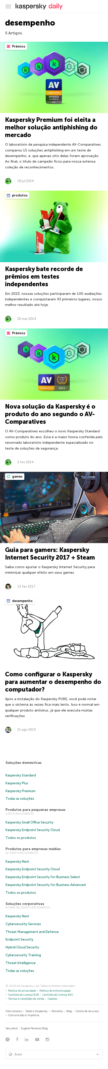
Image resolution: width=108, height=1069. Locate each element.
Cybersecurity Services (23, 924)
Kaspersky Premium (20, 791)
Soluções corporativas (25, 904)
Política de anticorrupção (55, 990)
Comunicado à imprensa (23, 1015)
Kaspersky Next (17, 861)
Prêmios (18, 46)
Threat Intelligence (21, 963)
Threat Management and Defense (32, 932)
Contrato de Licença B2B (23, 994)
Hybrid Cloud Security (22, 947)
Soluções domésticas (24, 763)
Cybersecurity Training (23, 955)
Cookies (52, 998)
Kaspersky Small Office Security (29, 822)
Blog (69, 1011)
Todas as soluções (20, 798)
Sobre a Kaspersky (36, 1011)
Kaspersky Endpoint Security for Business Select (43, 877)
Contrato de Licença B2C (57, 994)
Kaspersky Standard (21, 775)
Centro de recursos (87, 1011)
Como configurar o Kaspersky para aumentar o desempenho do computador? (53, 682)
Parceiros (57, 1011)
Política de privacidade (22, 990)
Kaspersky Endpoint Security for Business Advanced (46, 885)
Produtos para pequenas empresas (36, 810)
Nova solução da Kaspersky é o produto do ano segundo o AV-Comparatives (50, 414)
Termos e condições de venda (26, 998)
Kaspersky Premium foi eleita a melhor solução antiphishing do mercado (51, 127)
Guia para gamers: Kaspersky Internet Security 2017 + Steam (50, 553)
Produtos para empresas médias (33, 849)
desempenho (22, 601)
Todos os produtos (21, 838)
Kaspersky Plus (17, 783)
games (17, 476)
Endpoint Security (19, 939)
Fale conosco (14, 1011)
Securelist (12, 1028)
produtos (19, 195)
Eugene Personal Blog (34, 1028)
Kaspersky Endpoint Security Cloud (33, 830)
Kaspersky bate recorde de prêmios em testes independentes (44, 276)
